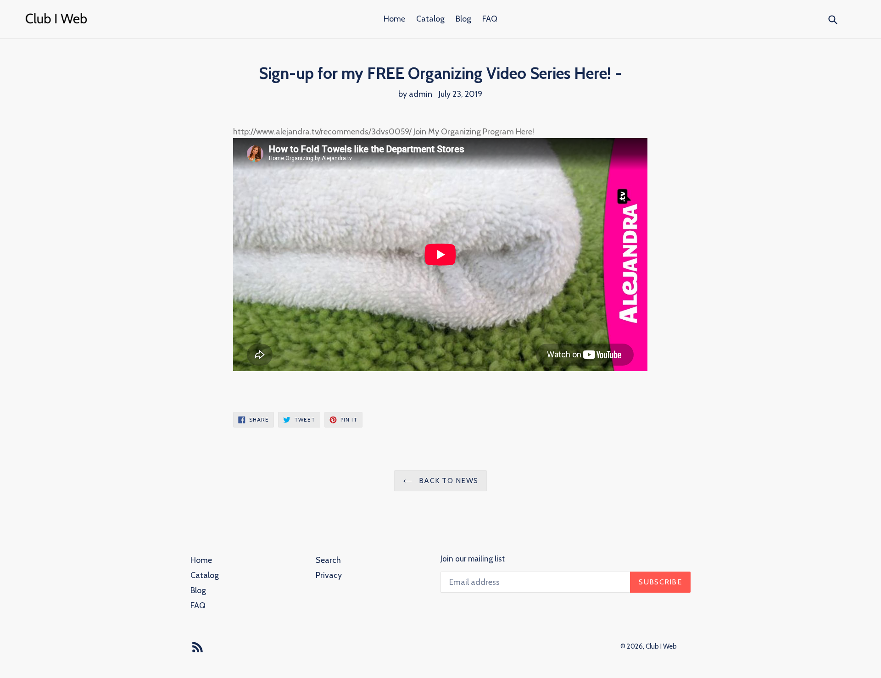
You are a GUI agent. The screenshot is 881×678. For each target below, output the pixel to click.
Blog (463, 19)
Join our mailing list (472, 558)
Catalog (430, 19)
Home (394, 19)
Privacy (329, 575)
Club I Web (661, 646)
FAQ (489, 19)
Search (328, 560)
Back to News (448, 480)
